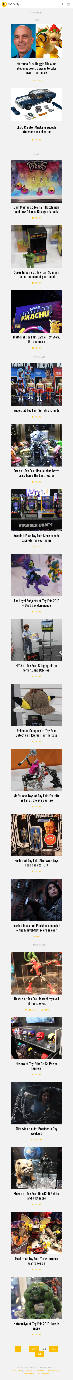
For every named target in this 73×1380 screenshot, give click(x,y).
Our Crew (17, 1370)
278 (40, 1353)
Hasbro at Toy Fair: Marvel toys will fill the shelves (36, 1001)
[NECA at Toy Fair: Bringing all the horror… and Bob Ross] (36, 640)
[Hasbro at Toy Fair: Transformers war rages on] (36, 1233)
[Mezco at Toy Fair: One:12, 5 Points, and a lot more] (36, 1168)
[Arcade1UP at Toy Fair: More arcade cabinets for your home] (36, 510)
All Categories (43, 1374)
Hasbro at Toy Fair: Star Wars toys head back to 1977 (36, 863)
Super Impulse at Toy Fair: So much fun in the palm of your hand (36, 274)
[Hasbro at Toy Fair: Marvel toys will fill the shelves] (36, 973)
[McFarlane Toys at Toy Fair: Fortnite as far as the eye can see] (36, 770)
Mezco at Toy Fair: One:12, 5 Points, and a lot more (36, 1196)
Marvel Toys (30, 1010)
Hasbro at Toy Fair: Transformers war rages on (36, 1261)
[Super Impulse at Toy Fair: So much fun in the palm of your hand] (36, 246)
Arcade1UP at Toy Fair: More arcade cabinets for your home (36, 538)
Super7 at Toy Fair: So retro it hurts (36, 410)
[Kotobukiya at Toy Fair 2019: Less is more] (36, 1298)
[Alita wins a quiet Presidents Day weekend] (36, 1103)
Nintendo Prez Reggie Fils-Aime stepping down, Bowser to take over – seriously (36, 68)
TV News (36, 936)
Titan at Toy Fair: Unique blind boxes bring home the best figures (36, 473)
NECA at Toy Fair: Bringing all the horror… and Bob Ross (37, 668)
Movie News (36, 1140)
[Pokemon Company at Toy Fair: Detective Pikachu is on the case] (36, 705)
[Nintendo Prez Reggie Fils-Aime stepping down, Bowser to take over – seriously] (36, 41)
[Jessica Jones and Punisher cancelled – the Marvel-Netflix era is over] (36, 900)
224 (54, 1349)
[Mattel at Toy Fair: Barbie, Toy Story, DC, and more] (36, 311)
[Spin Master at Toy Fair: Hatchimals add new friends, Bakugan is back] (36, 181)
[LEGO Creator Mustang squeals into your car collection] (36, 104)
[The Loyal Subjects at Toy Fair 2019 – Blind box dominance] (36, 575)
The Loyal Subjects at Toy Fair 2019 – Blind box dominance (36, 603)
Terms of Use (29, 1374)
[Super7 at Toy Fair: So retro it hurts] (36, 384)
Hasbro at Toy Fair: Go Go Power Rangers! (36, 1066)
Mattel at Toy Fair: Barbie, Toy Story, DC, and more (36, 339)
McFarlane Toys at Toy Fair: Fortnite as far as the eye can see (37, 798)
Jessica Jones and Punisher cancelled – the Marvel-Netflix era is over (36, 928)
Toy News (36, 140)
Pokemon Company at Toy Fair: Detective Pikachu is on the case (36, 733)
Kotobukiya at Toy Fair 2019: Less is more (36, 1326)
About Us (28, 1370)
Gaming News (36, 81)
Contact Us (40, 1370)
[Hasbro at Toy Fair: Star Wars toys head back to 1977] (36, 835)
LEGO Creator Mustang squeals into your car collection (36, 129)
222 (34, 1349)
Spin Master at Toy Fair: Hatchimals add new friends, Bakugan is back (36, 209)
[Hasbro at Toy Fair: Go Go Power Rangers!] (36, 1038)
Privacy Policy (53, 1370)
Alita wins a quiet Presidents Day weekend (36, 1131)
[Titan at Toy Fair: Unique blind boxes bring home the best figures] (36, 445)
